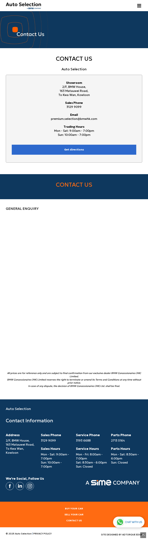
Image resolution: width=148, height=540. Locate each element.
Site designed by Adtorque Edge (121, 534)
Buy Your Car (74, 508)
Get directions (74, 149)
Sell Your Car (74, 514)
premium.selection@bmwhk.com (74, 119)
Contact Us (74, 520)
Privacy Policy (42, 533)
